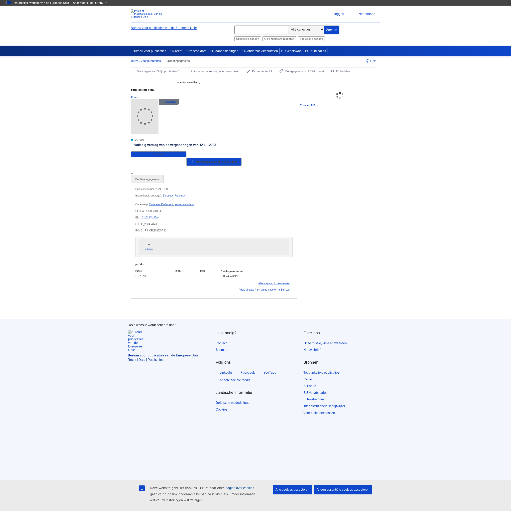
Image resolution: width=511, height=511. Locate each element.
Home (134, 97)
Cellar (307, 379)
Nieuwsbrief (311, 349)
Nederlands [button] (366, 14)
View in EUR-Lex (310, 105)
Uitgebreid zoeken (247, 38)
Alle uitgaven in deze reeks (274, 283)
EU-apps (309, 386)
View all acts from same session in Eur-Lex (264, 289)
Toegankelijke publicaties (321, 372)
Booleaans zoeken (311, 38)
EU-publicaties (315, 51)
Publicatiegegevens (147, 179)
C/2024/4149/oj (150, 217)
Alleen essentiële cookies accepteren (343, 489)
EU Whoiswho (291, 51)
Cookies (221, 409)
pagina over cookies (240, 488)
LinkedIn (226, 372)
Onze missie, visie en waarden (325, 343)
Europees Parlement (174, 195)
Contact (221, 343)
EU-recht (176, 51)
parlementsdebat (184, 204)
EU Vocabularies (315, 392)
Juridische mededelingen (233, 402)
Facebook (248, 372)
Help (373, 61)
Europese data (196, 51)
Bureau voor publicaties (149, 51)
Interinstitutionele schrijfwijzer (324, 406)
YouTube (269, 372)
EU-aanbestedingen (224, 51)
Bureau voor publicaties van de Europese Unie (164, 28)
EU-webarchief (314, 399)
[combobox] (261, 30)
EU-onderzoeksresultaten (260, 51)
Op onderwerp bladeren (279, 38)
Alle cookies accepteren (292, 489)
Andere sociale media (235, 380)
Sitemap (221, 349)
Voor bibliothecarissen (319, 413)
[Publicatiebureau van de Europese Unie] (147, 13)
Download (170, 101)
